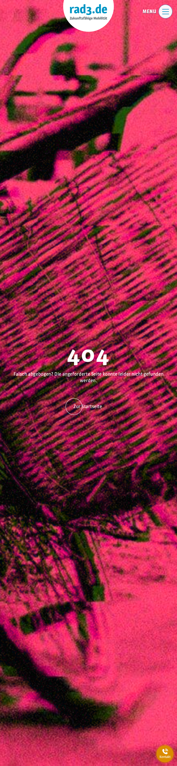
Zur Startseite (88, 406)
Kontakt (165, 756)
